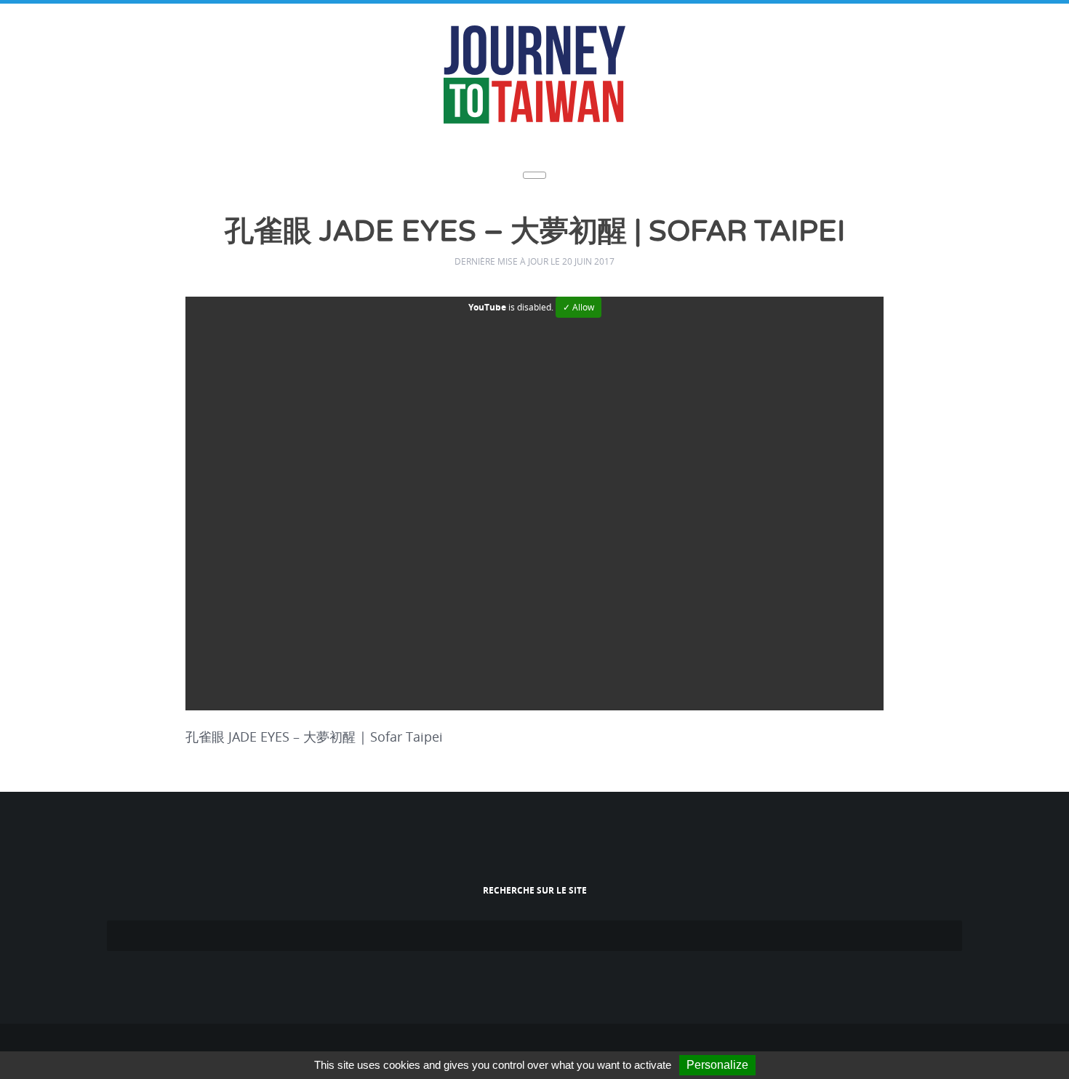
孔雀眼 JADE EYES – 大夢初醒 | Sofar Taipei (535, 231)
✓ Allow (578, 305)
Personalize (717, 1065)
